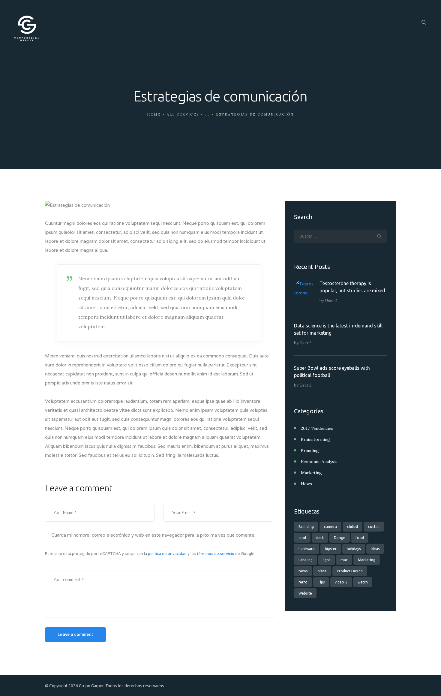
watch (363, 582)
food (360, 538)
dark (320, 538)
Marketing (311, 472)
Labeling (305, 560)
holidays (354, 549)
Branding (310, 450)
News (306, 484)
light (326, 560)
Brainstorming (315, 439)
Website (305, 593)
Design (339, 538)
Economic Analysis (319, 461)
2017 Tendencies (317, 428)
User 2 (331, 300)
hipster (331, 549)
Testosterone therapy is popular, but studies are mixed (352, 287)
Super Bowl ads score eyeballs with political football (332, 371)
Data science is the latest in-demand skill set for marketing (338, 329)
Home (154, 114)
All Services (183, 114)
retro (303, 582)
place (322, 571)
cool (302, 538)
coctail (374, 527)
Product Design (350, 571)
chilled (352, 527)
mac (344, 560)
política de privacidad (167, 553)
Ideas (375, 549)
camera (330, 527)
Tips (321, 582)
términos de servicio (215, 553)
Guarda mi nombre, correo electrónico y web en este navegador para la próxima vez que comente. (153, 535)
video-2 (341, 582)
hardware (306, 549)
